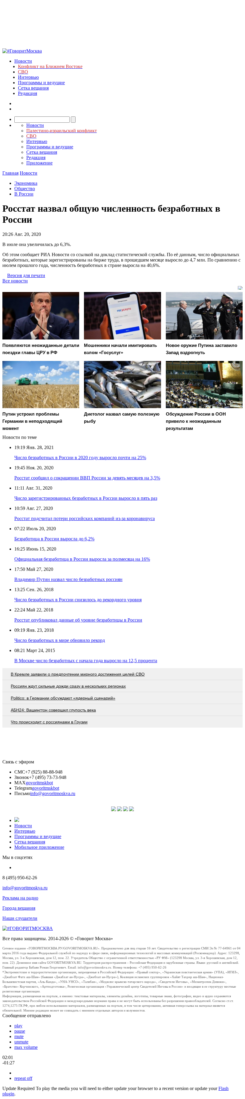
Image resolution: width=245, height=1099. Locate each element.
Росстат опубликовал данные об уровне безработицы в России (78, 619)
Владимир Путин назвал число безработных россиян (68, 579)
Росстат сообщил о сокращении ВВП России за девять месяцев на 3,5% (87, 477)
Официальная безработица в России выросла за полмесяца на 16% (82, 559)
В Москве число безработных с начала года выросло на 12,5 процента (85, 660)
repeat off (23, 1078)
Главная (10, 173)
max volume (26, 1047)
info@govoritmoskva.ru (52, 793)
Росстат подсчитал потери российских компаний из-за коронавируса (84, 518)
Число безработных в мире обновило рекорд (59, 640)
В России (23, 193)
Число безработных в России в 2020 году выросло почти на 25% (80, 457)
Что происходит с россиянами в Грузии (49, 722)
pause (19, 1031)
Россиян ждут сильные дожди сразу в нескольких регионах (68, 686)
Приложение (39, 162)
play (18, 1025)
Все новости (15, 280)
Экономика (25, 183)
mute (19, 1036)
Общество (24, 188)
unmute (21, 1041)
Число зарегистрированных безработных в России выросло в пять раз (85, 498)
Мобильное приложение (39, 847)
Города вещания (18, 908)
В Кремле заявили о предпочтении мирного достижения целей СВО (78, 674)
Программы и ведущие (41, 82)
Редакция (27, 93)
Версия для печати (26, 275)
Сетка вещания (33, 87)
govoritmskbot (39, 782)
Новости (23, 61)
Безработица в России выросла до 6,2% (54, 538)
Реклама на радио (20, 897)
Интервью (28, 77)
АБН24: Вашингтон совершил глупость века (53, 710)
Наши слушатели (19, 918)
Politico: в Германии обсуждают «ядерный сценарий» (63, 698)
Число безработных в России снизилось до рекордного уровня (78, 599)
